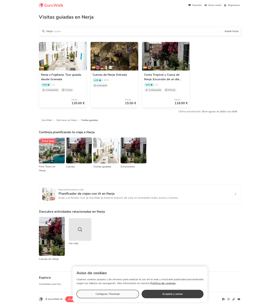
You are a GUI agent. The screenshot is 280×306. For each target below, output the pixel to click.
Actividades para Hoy (50, 284)
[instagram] (228, 299)
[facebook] (223, 299)
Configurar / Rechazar (108, 294)
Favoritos (197, 5)
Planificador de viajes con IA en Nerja (86, 193)
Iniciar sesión (215, 5)
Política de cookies (163, 283)
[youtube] (239, 299)
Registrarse (234, 5)
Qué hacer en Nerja (66, 120)
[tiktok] (233, 299)
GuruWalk (46, 120)
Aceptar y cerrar (172, 294)
